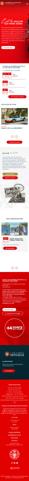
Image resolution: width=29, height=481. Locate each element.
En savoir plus (8, 47)
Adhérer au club (14, 435)
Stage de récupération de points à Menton (14, 411)
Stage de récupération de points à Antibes (14, 410)
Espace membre (14, 432)
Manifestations (15, 385)
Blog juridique (14, 427)
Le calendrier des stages (12, 313)
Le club (14, 417)
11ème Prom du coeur (14, 390)
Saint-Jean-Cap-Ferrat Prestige (14, 398)
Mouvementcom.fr (18, 477)
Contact (14, 440)
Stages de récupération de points (14, 406)
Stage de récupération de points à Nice (14, 408)
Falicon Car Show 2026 (14, 388)
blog (14, 424)
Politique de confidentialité (20, 476)
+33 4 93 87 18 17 (15, 443)
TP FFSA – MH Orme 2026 (14, 392)
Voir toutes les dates (17, 97)
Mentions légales (6, 476)
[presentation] (12, 136)
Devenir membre (10, 178)
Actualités (14, 429)
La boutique (8, 371)
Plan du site (8, 477)
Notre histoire (10, 174)
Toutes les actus (14, 142)
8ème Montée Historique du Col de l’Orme (14, 396)
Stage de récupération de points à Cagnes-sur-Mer (14, 413)
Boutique (14, 438)
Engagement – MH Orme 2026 (14, 394)
